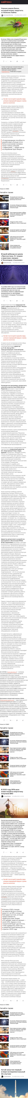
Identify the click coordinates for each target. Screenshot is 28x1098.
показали (16, 130)
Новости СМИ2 (4, 189)
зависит (13, 171)
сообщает (4, 896)
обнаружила (5, 177)
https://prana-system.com (7, 700)
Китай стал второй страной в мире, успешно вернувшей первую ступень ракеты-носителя (14, 101)
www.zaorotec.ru (12, 672)
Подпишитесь (5, 71)
